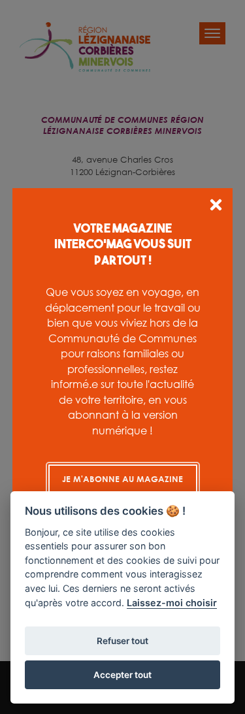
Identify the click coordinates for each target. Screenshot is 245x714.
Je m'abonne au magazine (122, 479)
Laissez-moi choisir (172, 602)
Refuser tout (122, 641)
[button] (216, 207)
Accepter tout (122, 675)
